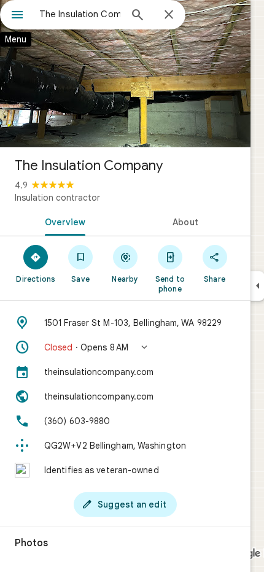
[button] (125, 347)
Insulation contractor (57, 197)
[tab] (62, 221)
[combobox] (79, 14)
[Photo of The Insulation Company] (125, 73)
